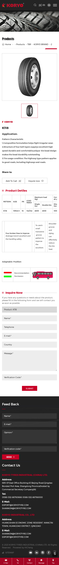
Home (8, 44)
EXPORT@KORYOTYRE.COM (15, 537)
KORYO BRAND (41, 44)
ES (49, 5)
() (43, 5)
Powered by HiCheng (23, 547)
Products (20, 44)
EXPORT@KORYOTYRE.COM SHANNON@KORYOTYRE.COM (16, 507)
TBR (29, 44)
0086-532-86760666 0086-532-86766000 (22, 497)
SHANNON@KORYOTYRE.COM (16, 534)
